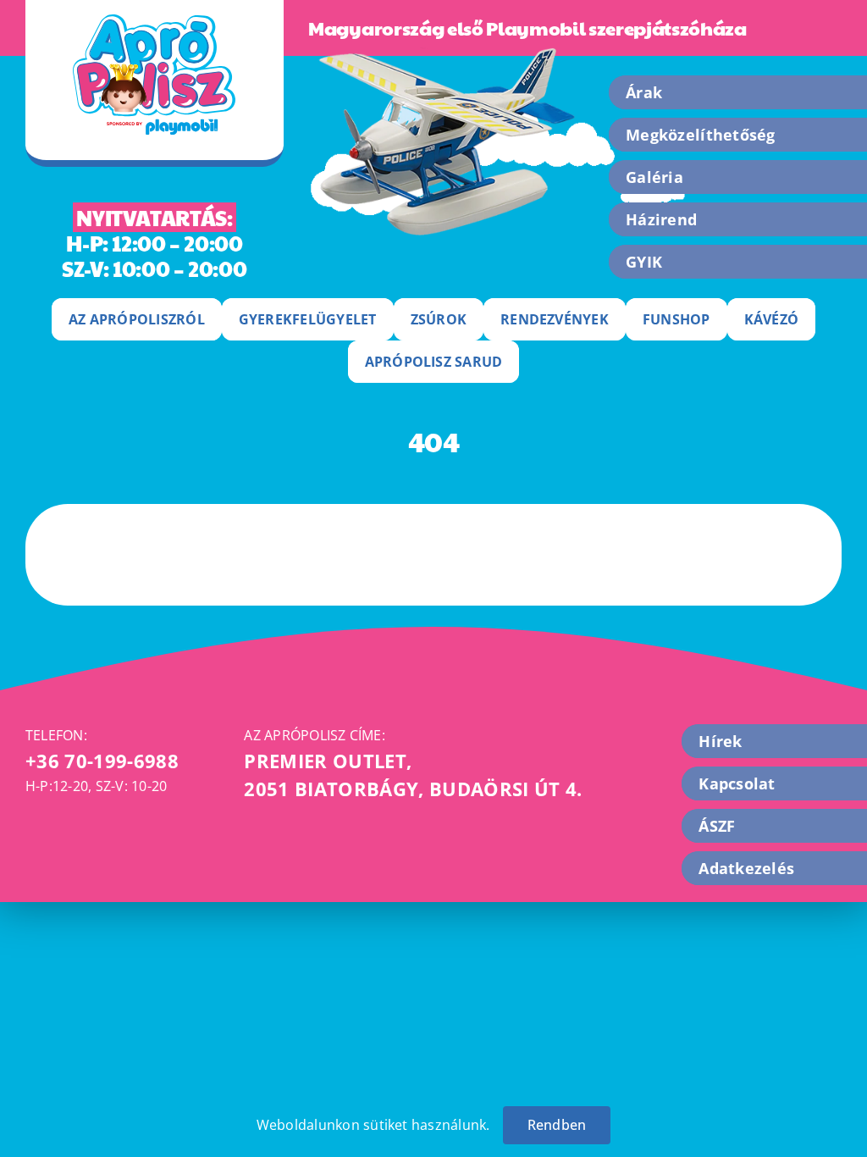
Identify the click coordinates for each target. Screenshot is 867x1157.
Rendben (557, 1124)
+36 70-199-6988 (102, 760)
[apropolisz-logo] (154, 21)
